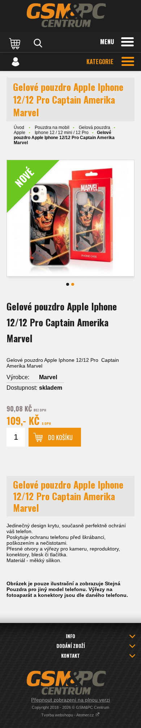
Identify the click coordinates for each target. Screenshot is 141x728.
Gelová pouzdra (94, 127)
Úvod (19, 127)
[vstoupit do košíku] (16, 43)
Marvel (48, 377)
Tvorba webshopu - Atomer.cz (68, 715)
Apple (19, 132)
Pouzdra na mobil (52, 127)
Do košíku (60, 437)
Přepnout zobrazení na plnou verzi (70, 700)
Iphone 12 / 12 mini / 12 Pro (62, 132)
